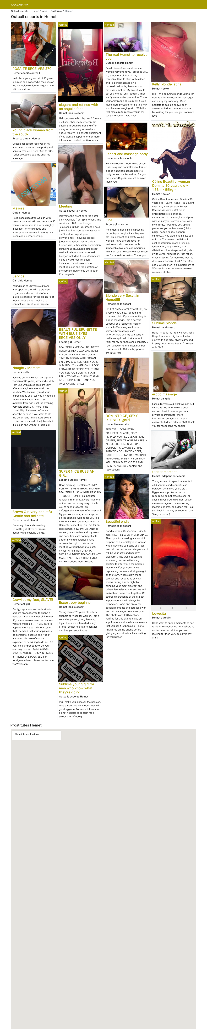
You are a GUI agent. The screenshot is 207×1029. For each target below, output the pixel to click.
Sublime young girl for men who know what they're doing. (76, 688)
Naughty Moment (26, 368)
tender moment (164, 472)
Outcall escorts (19, 11)
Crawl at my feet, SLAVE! (32, 600)
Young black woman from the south (32, 132)
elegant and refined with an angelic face (78, 107)
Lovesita (159, 613)
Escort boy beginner (75, 603)
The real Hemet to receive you (126, 57)
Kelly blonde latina (166, 84)
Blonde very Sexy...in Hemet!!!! (122, 297)
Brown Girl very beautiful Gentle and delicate (32, 514)
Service (18, 276)
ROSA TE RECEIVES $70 (31, 69)
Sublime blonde (164, 323)
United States (39, 11)
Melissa (18, 208)
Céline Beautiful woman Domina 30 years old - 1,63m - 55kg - (171, 185)
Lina (109, 220)
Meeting (65, 206)
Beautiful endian (118, 521)
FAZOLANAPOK (19, 4)
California (56, 11)
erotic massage (164, 394)
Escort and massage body (127, 154)
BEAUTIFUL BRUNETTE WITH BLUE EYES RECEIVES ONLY (78, 333)
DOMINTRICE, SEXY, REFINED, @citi (122, 418)
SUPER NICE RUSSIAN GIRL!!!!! (77, 473)
